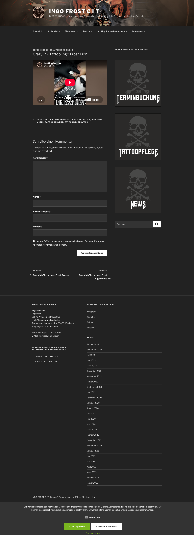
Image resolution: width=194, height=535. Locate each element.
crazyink (42, 120)
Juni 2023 (91, 360)
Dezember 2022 (94, 371)
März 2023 (92, 365)
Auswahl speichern (106, 526)
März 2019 (92, 472)
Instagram (91, 311)
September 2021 (94, 387)
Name (37, 196)
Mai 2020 (91, 424)
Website (37, 226)
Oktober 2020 (93, 403)
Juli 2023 (91, 355)
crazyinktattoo (80, 120)
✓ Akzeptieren (77, 526)
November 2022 (94, 376)
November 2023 (94, 349)
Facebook (91, 327)
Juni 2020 (91, 419)
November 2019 (94, 445)
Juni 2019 (91, 456)
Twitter (90, 322)
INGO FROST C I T (74, 11)
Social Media (54, 31)
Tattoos (86, 31)
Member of (70, 31)
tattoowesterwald (76, 122)
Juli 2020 (91, 413)
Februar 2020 (93, 435)
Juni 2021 (91, 392)
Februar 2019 (93, 477)
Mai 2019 (91, 461)
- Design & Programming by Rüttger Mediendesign (72, 497)
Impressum (137, 31)
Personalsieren (93, 533)
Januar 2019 (92, 483)
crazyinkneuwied (59, 120)
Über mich (37, 31)
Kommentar (40, 158)
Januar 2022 (92, 381)
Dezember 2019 (94, 440)
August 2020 (93, 408)
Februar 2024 (93, 344)
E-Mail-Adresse (42, 211)
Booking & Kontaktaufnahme (111, 31)
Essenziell (94, 517)
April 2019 (91, 467)
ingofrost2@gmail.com (49, 336)
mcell (40, 122)
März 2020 (92, 429)
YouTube (91, 317)
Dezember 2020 (94, 397)
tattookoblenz (54, 122)
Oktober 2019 (93, 451)
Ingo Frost (66, 50)
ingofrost (98, 120)
